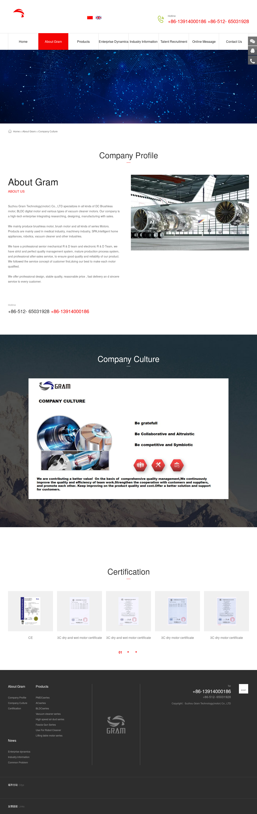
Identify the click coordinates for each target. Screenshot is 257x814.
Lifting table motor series (49, 735)
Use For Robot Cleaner (48, 730)
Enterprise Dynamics (113, 41)
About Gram (53, 41)
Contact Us (234, 41)
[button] (120, 652)
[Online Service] (252, 50)
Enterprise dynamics (19, 751)
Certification (14, 708)
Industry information (19, 757)
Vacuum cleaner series (48, 713)
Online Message (204, 41)
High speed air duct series (50, 719)
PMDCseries (43, 697)
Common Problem (18, 762)
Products (83, 41)
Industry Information (144, 41)
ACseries (41, 703)
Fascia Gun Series (46, 724)
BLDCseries (42, 708)
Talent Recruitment (173, 41)
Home (23, 41)
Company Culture (48, 131)
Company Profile (17, 697)
